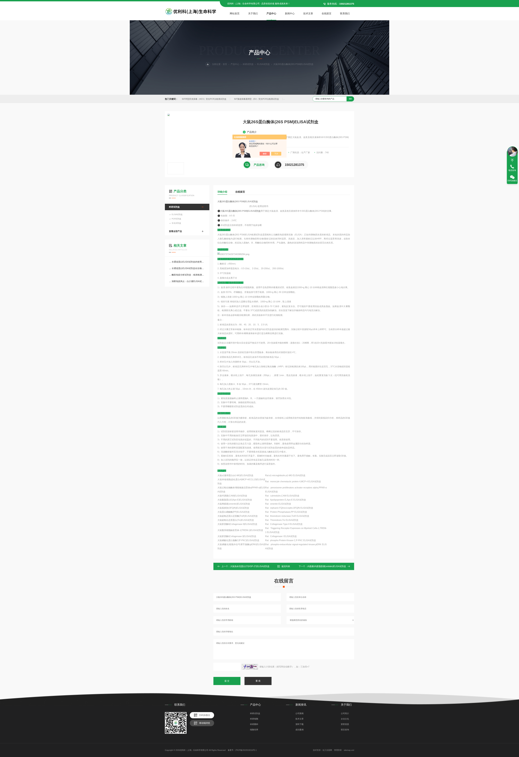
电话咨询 (512, 170)
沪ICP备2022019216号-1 (246, 750)
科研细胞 (254, 719)
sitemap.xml (349, 750)
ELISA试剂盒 (263, 64)
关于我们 (253, 13)
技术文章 (308, 13)
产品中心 (271, 13)
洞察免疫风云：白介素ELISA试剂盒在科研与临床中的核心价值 (188, 281)
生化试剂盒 (176, 223)
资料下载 (299, 724)
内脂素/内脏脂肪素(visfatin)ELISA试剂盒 (326, 566)
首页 (225, 64)
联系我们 (345, 13)
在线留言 (326, 13)
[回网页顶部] (512, 160)
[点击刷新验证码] (250, 666)
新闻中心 (290, 13)
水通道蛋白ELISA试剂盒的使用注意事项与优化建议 (188, 262)
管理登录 (338, 750)
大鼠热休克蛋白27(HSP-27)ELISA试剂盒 (250, 566)
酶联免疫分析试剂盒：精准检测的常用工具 (188, 275)
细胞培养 (254, 729)
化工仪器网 (327, 750)
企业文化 (345, 719)
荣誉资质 (345, 724)
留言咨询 (345, 729)
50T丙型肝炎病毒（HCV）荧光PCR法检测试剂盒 (204, 99)
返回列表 (285, 566)
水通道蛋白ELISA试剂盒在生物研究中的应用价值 (188, 268)
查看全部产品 (175, 231)
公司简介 (345, 713)
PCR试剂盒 (176, 219)
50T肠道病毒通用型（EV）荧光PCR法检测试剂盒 (256, 99)
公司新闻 (299, 713)
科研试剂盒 (248, 64)
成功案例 (299, 729)
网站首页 (234, 13)
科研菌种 (254, 724)
